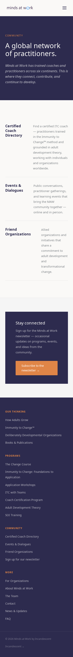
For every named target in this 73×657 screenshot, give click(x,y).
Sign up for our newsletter (22, 559)
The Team (11, 596)
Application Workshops (20, 485)
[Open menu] (64, 8)
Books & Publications (19, 442)
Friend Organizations (19, 552)
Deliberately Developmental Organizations (33, 435)
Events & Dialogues (18, 544)
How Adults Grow (16, 420)
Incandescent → (14, 646)
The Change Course (18, 464)
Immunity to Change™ (19, 427)
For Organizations (17, 581)
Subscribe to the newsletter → (32, 368)
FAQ (8, 619)
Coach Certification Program (24, 500)
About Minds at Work (19, 588)
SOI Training (13, 515)
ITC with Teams (15, 492)
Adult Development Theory (23, 507)
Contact (10, 603)
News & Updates (16, 611)
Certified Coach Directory (22, 536)
